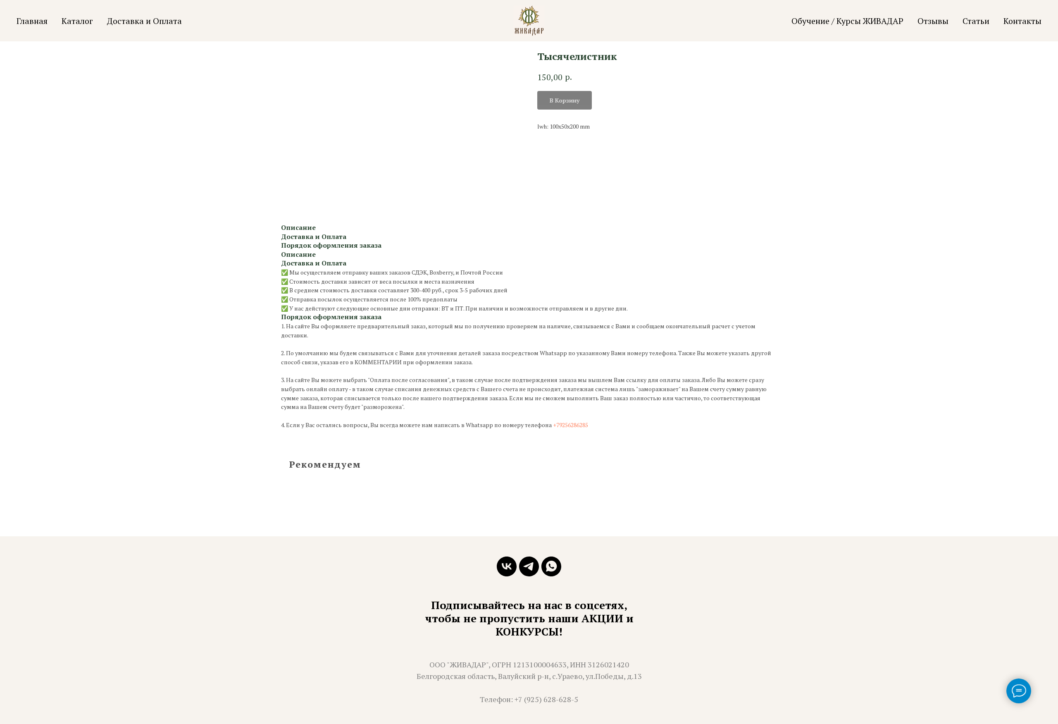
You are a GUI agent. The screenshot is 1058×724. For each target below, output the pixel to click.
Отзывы (932, 20)
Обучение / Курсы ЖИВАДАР (847, 20)
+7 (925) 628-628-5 (546, 699)
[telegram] (529, 566)
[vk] (507, 566)
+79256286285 (570, 425)
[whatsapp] (551, 566)
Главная (32, 20)
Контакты (1022, 20)
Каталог (77, 20)
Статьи (976, 20)
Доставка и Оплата (144, 20)
